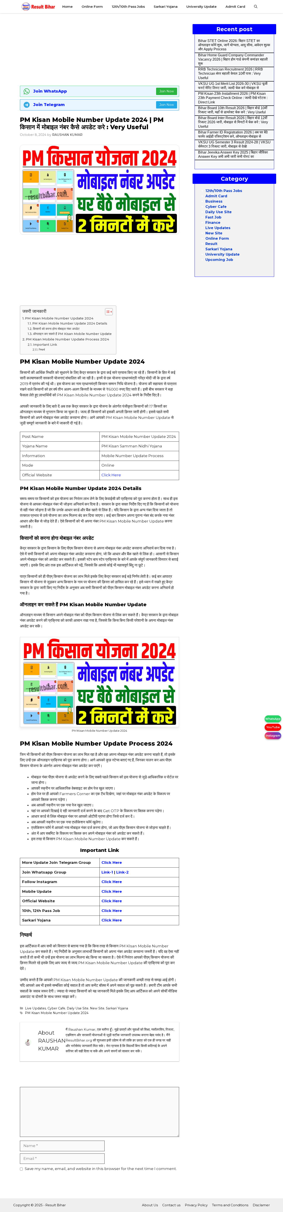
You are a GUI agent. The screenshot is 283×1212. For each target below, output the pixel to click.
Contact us (171, 1205)
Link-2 (122, 872)
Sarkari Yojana (166, 6)
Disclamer (261, 1205)
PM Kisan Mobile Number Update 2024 (59, 318)
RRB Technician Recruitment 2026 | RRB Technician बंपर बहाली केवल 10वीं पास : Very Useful (230, 73)
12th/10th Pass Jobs (128, 6)
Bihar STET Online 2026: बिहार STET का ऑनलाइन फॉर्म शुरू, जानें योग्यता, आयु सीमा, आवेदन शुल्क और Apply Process (234, 45)
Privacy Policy (196, 1205)
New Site (97, 1008)
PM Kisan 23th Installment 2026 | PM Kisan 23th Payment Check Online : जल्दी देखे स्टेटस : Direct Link (233, 98)
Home (67, 6)
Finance (212, 222)
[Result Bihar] (38, 6)
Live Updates (35, 1008)
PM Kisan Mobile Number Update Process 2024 (67, 339)
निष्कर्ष (42, 349)
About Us (150, 1205)
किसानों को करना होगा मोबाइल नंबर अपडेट (56, 329)
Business (213, 201)
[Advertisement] (99, 49)
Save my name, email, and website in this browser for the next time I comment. (101, 1168)
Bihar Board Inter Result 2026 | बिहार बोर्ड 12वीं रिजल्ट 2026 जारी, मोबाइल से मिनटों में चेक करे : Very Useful (233, 122)
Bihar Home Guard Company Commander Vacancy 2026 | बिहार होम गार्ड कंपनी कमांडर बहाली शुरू (233, 59)
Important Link (45, 344)
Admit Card (235, 6)
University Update (201, 6)
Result (211, 244)
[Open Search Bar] (256, 6)
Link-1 (107, 872)
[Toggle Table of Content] (107, 311)
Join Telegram (49, 104)
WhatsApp (273, 718)
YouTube (273, 727)
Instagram (273, 735)
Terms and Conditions (230, 1205)
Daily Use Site (77, 1008)
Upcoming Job (219, 260)
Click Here (111, 475)
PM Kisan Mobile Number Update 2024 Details (69, 323)
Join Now (166, 91)
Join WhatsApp (50, 91)
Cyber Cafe (56, 1008)
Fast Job (213, 217)
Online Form (92, 6)
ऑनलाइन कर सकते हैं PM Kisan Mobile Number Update (72, 334)
